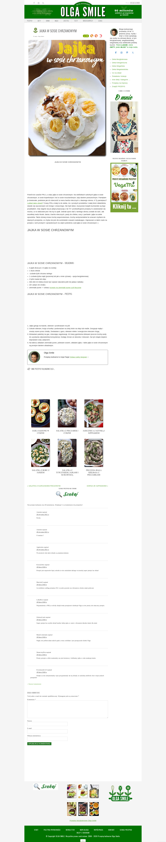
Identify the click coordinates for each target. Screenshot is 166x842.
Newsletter (70, 830)
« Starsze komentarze (34, 684)
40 (87, 36)
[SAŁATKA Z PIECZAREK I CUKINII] (67, 427)
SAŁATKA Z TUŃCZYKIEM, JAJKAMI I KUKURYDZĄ (67, 472)
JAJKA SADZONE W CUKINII (40, 431)
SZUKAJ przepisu (126, 830)
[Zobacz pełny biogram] (88, 357)
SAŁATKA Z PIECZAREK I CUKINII (67, 431)
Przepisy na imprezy (120, 83)
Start (36, 830)
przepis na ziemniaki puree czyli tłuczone (65, 288)
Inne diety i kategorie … (121, 80)
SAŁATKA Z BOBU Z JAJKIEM (40, 471)
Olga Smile (41, 36)
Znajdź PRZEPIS (118, 86)
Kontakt (111, 830)
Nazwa (29, 721)
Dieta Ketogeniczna (119, 63)
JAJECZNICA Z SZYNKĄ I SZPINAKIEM (94, 431)
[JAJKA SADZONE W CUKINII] (40, 427)
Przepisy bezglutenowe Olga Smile (83, 821)
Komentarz (31, 699)
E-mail (29, 728)
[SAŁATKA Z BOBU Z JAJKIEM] (40, 467)
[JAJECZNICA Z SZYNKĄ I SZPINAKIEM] (93, 427)
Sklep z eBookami (83, 833)
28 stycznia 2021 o (43, 514)
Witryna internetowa (34, 736)
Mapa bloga (84, 830)
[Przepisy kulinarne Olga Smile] (83, 12)
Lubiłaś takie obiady (34, 203)
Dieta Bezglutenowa (119, 59)
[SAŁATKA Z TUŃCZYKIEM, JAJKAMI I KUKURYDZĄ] (67, 467)
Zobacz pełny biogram (78, 357)
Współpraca (98, 830)
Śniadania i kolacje (119, 76)
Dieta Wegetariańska (120, 69)
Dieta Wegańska (118, 66)
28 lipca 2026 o (42, 567)
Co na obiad (116, 73)
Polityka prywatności (52, 830)
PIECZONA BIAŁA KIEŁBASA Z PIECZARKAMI (94, 472)
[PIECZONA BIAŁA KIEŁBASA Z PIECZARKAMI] (93, 467)
